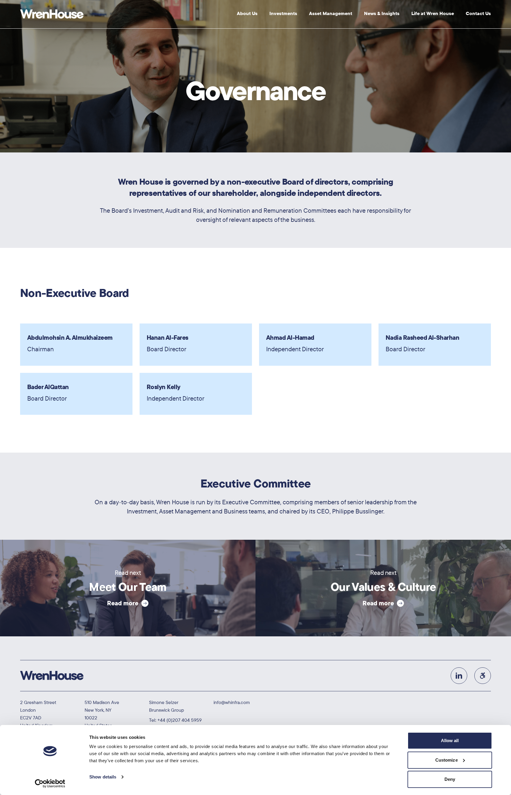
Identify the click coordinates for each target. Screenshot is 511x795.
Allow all (450, 740)
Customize (446, 760)
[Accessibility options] (482, 675)
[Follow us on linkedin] (459, 675)
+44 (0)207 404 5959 (179, 720)
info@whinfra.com (232, 702)
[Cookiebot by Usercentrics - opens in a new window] (50, 783)
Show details (102, 776)
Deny (449, 779)
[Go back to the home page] (52, 14)
